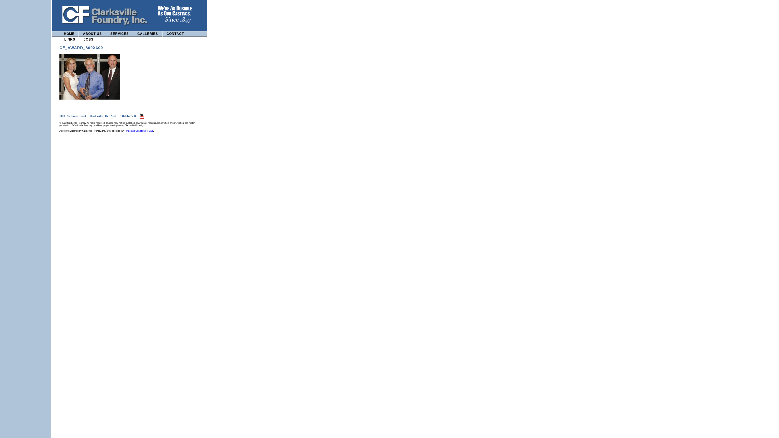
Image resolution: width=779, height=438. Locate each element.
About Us (92, 33)
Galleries (147, 33)
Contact (175, 33)
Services (119, 33)
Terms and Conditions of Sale (138, 131)
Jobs (89, 39)
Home (69, 33)
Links (69, 39)
